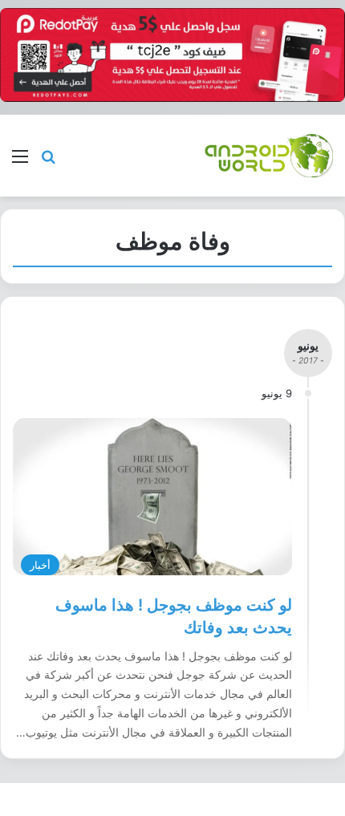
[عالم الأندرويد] (269, 155)
